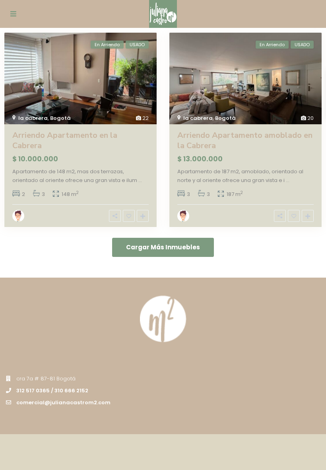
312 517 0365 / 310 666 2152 (52, 390)
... (140, 180)
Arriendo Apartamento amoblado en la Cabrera (244, 140)
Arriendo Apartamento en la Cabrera (64, 140)
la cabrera (33, 118)
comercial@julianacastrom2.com (63, 402)
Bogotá (60, 118)
